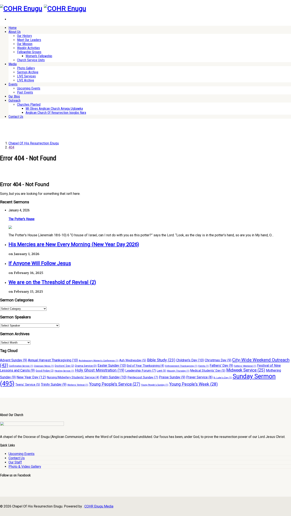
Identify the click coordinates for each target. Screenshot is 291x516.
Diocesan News (44, 366)
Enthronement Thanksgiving (181, 366)
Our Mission (24, 44)
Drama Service (86, 365)
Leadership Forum (140, 370)
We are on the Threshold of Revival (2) (52, 282)
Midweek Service (245, 370)
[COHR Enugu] (21, 8)
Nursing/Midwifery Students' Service (73, 377)
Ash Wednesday (132, 360)
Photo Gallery (26, 68)
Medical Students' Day (207, 370)
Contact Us (16, 117)
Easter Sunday (112, 365)
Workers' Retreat (77, 384)
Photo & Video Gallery (25, 467)
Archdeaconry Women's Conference (98, 360)
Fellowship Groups (29, 52)
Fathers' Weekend (245, 366)
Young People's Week (193, 384)
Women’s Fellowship (39, 56)
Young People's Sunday (154, 384)
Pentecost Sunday (142, 377)
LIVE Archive (25, 80)
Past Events (25, 92)
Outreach (14, 100)
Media (13, 64)
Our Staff (15, 462)
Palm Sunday (113, 377)
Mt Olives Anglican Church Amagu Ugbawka (54, 109)
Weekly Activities (28, 48)
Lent (161, 370)
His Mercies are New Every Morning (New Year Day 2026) (74, 244)
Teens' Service (27, 384)
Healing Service (64, 370)
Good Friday (45, 370)
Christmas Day (218, 360)
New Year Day (31, 377)
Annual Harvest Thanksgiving (53, 360)
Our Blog (14, 96)
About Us (15, 32)
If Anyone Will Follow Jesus (40, 263)
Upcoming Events (28, 88)
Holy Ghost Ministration (99, 370)
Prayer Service (199, 377)
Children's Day (190, 360)
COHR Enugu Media (98, 506)
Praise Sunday (172, 377)
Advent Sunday (13, 360)
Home (13, 28)
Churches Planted (28, 105)
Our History (24, 36)
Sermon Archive (27, 72)
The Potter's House (22, 219)
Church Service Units (31, 60)
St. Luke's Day (222, 377)
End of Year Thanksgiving (145, 365)
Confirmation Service (21, 366)
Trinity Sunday (53, 384)
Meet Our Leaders (29, 40)
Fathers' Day (221, 365)
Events (13, 84)
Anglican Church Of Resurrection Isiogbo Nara (56, 113)
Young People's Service (114, 384)
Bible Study (161, 360)
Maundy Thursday (178, 370)
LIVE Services (26, 76)
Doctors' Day (64, 365)
